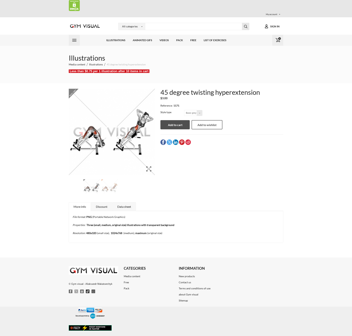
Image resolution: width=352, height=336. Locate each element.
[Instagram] (93, 292)
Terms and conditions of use (194, 288)
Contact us (185, 282)
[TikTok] (88, 292)
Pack (179, 40)
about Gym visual (188, 294)
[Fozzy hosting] (90, 327)
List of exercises (215, 40)
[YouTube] (82, 292)
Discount (101, 206)
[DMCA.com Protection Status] (74, 5)
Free (193, 40)
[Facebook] (71, 292)
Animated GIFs (142, 40)
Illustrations (115, 40)
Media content (132, 276)
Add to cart (175, 125)
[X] (76, 292)
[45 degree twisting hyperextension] (91, 187)
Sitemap (183, 300)
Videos (164, 40)
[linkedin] (175, 142)
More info (80, 206)
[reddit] (188, 142)
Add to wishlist (207, 125)
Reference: (166, 105)
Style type (166, 112)
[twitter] (169, 142)
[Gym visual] (84, 26)
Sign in (275, 26)
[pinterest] (182, 142)
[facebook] (163, 142)
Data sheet (124, 206)
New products (187, 276)
